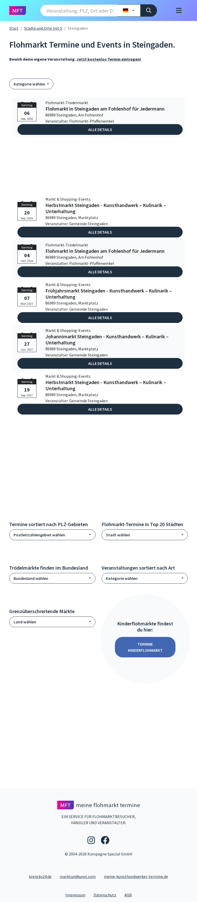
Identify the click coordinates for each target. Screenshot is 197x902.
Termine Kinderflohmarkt (145, 647)
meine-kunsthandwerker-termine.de (136, 876)
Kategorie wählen (30, 83)
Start (13, 28)
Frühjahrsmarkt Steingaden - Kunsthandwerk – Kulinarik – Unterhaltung (108, 294)
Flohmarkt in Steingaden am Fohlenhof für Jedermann (105, 109)
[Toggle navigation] (179, 10)
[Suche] (148, 10)
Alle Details (100, 129)
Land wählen (25, 621)
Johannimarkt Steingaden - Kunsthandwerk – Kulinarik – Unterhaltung (107, 339)
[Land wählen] (129, 10)
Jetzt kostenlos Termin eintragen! (108, 59)
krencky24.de (40, 876)
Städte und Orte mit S (43, 28)
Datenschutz (107, 894)
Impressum (77, 894)
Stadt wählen (118, 534)
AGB (130, 894)
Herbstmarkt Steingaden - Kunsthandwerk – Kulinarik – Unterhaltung (105, 208)
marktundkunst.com (78, 876)
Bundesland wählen (31, 578)
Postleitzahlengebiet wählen (39, 534)
